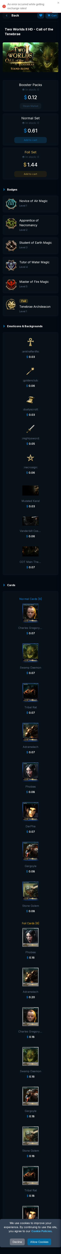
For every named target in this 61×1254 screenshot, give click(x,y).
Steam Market (30, 106)
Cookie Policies (41, 1231)
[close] (58, 2)
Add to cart (30, 140)
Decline (17, 1242)
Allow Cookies (39, 1242)
